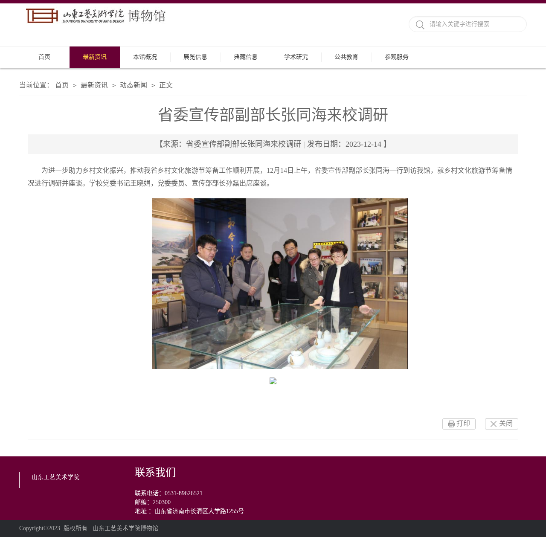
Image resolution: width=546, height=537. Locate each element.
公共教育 (346, 57)
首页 (44, 57)
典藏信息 (246, 57)
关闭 (506, 423)
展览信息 (195, 57)
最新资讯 (95, 57)
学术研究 (296, 57)
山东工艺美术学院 (55, 477)
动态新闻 (133, 85)
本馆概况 (145, 57)
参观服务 (397, 57)
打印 (463, 423)
